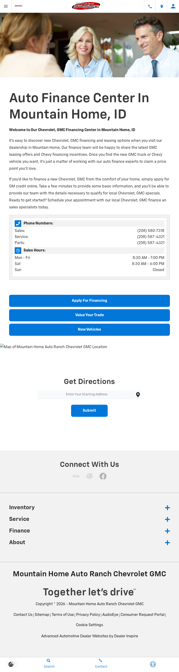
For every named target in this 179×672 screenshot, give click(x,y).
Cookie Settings (89, 625)
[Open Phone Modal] (150, 6)
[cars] (76, 476)
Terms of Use (63, 615)
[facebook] (103, 476)
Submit (89, 411)
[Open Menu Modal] (6, 6)
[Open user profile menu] (173, 6)
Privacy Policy (88, 615)
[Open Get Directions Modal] (161, 6)
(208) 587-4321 (150, 237)
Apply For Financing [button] (89, 301)
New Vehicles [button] (89, 330)
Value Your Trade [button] (89, 315)
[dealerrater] (89, 476)
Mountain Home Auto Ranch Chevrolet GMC (106, 604)
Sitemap (42, 615)
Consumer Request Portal (142, 615)
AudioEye (110, 615)
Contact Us (23, 615)
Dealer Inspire (126, 636)
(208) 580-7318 (150, 231)
